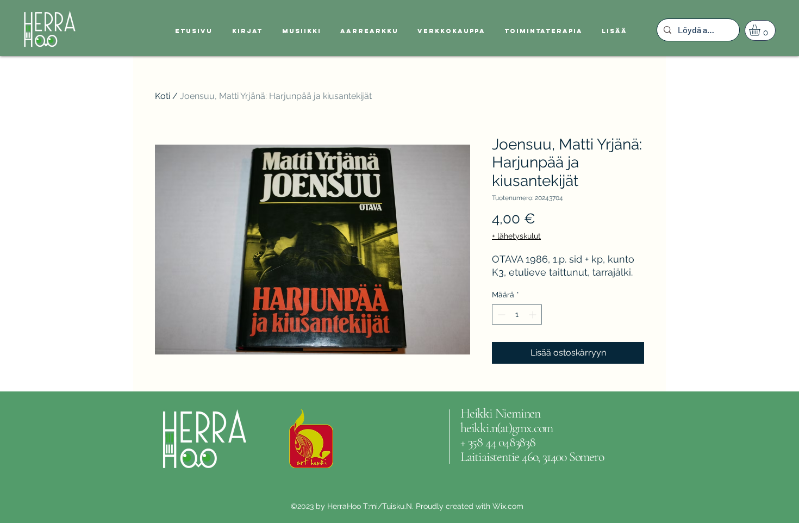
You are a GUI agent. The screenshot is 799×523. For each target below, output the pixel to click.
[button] (761, 30)
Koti (162, 96)
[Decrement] (500, 314)
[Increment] (533, 314)
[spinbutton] (517, 314)
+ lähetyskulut (516, 236)
